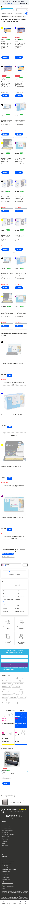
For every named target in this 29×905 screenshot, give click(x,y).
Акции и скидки (5, 849)
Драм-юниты (5, 697)
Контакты (24, 1)
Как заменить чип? (6, 871)
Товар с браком (5, 865)
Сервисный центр (5, 836)
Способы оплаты (5, 845)
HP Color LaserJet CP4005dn (8, 556)
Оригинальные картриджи (7, 830)
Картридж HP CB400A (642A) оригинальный (7, 274)
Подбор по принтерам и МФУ (8, 834)
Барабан (4, 691)
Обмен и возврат (5, 867)
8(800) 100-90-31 (14, 815)
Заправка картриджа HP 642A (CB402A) (11, 466)
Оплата (11, 1)
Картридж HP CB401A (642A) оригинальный (20, 274)
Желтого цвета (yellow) (15, 680)
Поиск (20, 903)
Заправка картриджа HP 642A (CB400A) (12, 363)
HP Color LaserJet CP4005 (7, 553)
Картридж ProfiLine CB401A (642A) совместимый (20, 45)
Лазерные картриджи (6, 826)
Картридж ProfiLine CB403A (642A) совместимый (20, 83)
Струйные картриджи (6, 828)
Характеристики (14, 572)
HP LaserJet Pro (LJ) (22, 697)
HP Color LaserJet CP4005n (7, 559)
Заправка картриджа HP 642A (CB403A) (12, 517)
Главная (3, 903)
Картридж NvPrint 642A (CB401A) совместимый (19, 198)
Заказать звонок (14, 664)
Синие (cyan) (21, 678)
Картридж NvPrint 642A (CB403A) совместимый (19, 236)
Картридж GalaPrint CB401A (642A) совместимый (20, 121)
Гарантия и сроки (5, 854)
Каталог (9, 903)
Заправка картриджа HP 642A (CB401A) (11, 414)
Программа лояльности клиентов (9, 859)
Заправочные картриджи (7, 694)
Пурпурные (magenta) (7, 683)
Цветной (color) (5, 678)
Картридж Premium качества (8, 689)
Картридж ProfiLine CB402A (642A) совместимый (6, 45)
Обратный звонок (8, 882)
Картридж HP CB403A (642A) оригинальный (20, 312)
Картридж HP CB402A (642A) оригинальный (7, 312)
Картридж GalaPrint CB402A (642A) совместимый (6, 160)
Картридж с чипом (6, 686)
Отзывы (17, 1)
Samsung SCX (10, 700)
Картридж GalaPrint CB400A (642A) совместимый (6, 121)
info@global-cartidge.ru (6, 879)
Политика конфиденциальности (8, 861)
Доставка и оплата (14, 574)
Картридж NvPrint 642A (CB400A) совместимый (5, 198)
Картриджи (4, 823)
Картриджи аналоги (6, 832)
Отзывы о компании (6, 851)
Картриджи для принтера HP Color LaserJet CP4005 (17, 801)
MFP (16, 700)
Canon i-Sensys (13, 697)
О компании (4, 841)
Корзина (22, 10)
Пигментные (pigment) (18, 683)
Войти (26, 903)
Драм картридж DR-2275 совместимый (12, 773)
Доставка (5, 1)
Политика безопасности (7, 863)
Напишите (22, 809)
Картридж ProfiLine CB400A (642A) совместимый (6, 83)
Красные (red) (5, 680)
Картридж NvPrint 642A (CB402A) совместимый (5, 236)
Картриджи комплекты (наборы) (15, 691)
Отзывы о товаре (5, 847)
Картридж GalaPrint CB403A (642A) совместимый (20, 160)
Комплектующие (18, 694)
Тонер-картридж (20, 689)
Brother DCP (4, 702)
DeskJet (3, 700)
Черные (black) (14, 678)
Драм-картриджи (13, 702)
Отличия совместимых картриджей (9, 869)
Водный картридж (16, 686)
